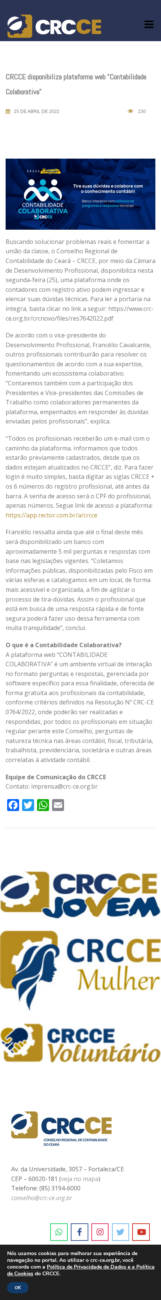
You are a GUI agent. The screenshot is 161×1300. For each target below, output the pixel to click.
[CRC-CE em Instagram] (100, 1232)
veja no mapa (79, 1179)
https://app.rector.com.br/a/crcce (51, 515)
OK (18, 1288)
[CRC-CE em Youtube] (141, 1232)
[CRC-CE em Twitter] (121, 1232)
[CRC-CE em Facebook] (79, 1232)
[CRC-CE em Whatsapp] (59, 1232)
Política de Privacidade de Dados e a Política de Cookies (81, 1270)
